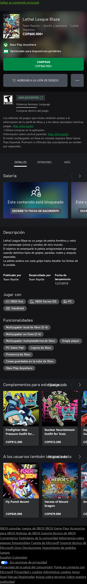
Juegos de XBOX (33, 528)
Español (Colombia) (13, 557)
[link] (21, 418)
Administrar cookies (57, 572)
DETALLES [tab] (21, 162)
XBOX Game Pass (57, 528)
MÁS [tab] (67, 162)
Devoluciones (31, 547)
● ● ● (77, 80)
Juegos (5, 552)
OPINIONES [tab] (44, 162)
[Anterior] (72, 176)
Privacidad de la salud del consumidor (26, 567)
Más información (23, 126)
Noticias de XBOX (28, 533)
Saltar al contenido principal (19, 2)
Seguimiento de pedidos (59, 547)
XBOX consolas (10, 528)
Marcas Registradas (21, 577)
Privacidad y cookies (28, 572)
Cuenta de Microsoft (45, 543)
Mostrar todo (57, 384)
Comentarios (9, 538)
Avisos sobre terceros (51, 577)
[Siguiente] (80, 176)
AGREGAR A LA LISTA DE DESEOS (37, 80)
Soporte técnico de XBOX (58, 533)
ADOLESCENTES (28, 97)
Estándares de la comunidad (38, 538)
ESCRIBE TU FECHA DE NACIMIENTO (35, 211)
